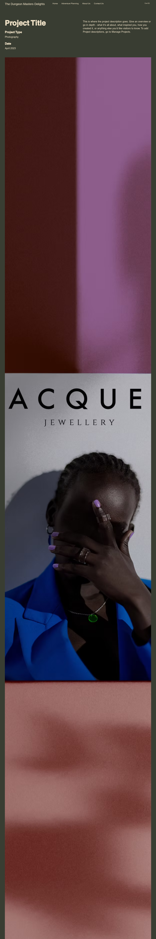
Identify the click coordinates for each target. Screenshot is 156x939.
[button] (148, 3)
